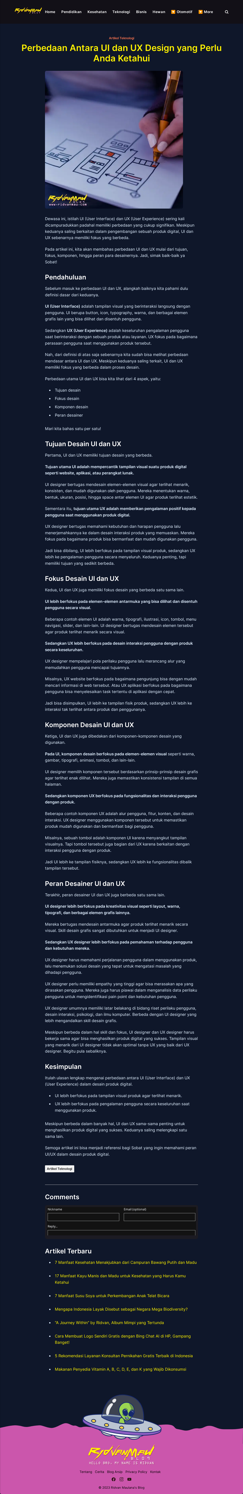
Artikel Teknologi (121, 38)
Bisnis (141, 12)
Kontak (155, 1472)
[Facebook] (114, 1480)
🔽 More (205, 12)
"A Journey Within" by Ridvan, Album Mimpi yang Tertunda (109, 1322)
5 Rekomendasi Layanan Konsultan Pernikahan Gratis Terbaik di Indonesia (124, 1355)
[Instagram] (121, 1480)
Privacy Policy (136, 1472)
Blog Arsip (114, 1472)
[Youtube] (129, 1480)
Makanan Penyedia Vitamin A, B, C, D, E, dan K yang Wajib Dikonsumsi (120, 1369)
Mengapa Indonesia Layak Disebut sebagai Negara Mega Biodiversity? (121, 1309)
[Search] (226, 11)
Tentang (86, 1472)
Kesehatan (97, 12)
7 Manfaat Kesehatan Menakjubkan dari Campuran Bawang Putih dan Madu (126, 1262)
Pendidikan (71, 12)
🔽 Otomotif (182, 12)
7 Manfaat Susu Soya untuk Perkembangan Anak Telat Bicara (112, 1295)
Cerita (99, 1472)
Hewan (159, 12)
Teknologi (121, 12)
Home (50, 12)
